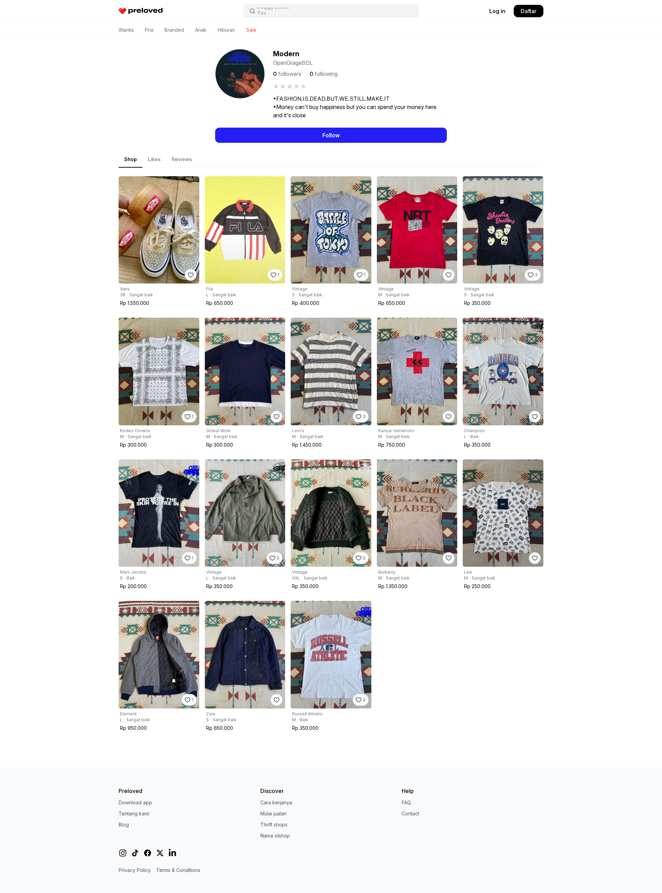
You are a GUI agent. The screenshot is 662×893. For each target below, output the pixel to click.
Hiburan (226, 30)
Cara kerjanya (276, 802)
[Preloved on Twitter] (160, 853)
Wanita (126, 30)
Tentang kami (134, 813)
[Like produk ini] (190, 274)
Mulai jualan (273, 813)
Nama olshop (275, 836)
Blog (124, 824)
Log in (497, 11)
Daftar (528, 11)
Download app (135, 802)
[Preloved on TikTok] (135, 853)
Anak (201, 30)
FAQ (406, 802)
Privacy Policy (135, 870)
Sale (251, 30)
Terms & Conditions (178, 870)
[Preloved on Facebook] (147, 853)
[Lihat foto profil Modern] (240, 74)
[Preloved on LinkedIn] (172, 853)
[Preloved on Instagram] (123, 853)
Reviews (182, 159)
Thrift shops (274, 824)
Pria (149, 30)
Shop (130, 159)
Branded (174, 30)
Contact (410, 813)
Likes (154, 159)
